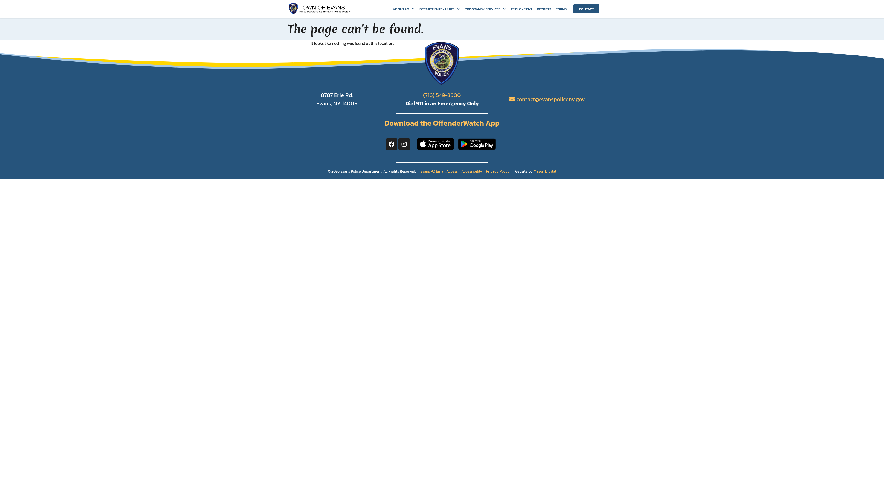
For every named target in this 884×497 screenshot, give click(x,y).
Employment (521, 9)
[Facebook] (391, 144)
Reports (544, 9)
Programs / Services (482, 9)
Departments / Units (436, 9)
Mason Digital (545, 171)
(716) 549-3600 (442, 95)
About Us (401, 9)
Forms (561, 9)
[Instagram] (404, 144)
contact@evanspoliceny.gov (550, 99)
